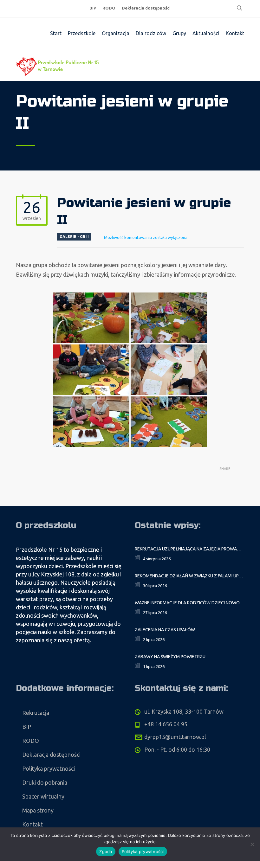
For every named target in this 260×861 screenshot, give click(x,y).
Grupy (179, 33)
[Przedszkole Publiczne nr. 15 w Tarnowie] (58, 65)
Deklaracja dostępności (146, 8)
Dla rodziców (151, 33)
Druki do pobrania (44, 782)
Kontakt (235, 33)
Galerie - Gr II (74, 237)
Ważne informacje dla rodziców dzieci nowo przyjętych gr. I (189, 602)
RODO (108, 8)
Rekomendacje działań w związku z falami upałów (189, 575)
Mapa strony (38, 810)
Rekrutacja (35, 713)
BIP (92, 8)
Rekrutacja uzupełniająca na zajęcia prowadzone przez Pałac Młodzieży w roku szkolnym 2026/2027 (189, 548)
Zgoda (105, 851)
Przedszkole (81, 33)
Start (56, 33)
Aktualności (205, 33)
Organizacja (115, 33)
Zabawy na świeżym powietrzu (170, 656)
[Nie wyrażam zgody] (252, 844)
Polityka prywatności (48, 768)
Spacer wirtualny (43, 796)
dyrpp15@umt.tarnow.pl (175, 737)
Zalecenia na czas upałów (165, 629)
